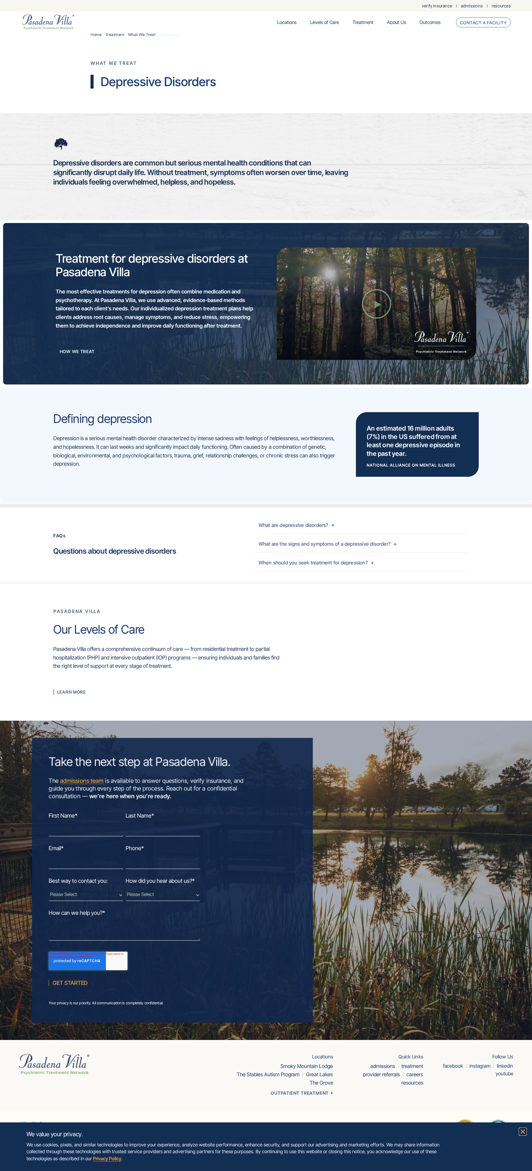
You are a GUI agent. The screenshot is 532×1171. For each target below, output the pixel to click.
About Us (396, 22)
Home (96, 34)
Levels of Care (324, 22)
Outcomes (430, 22)
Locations (286, 22)
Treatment (363, 22)
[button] (376, 304)
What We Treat (142, 34)
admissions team (82, 780)
